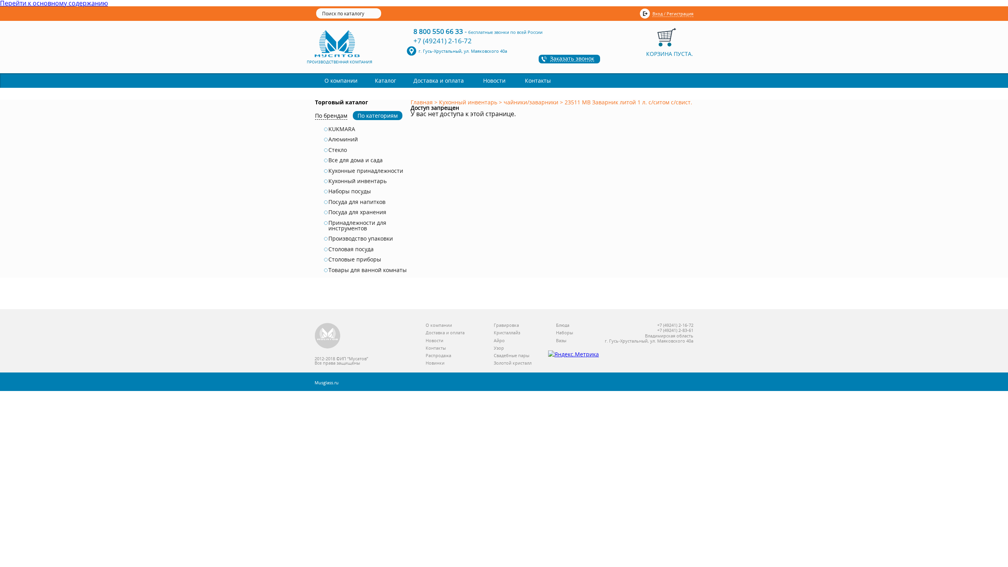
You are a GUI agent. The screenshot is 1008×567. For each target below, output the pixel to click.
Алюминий (343, 139)
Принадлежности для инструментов (357, 226)
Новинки (435, 363)
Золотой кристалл (513, 363)
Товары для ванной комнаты (367, 270)
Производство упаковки (360, 238)
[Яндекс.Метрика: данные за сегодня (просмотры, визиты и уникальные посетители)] (573, 354)
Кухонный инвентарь (357, 181)
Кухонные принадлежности (365, 171)
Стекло (337, 150)
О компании (341, 80)
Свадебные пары (511, 355)
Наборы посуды (349, 191)
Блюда (562, 325)
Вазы (561, 340)
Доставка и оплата (438, 80)
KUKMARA (341, 129)
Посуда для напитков (356, 202)
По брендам (331, 115)
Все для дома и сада (355, 160)
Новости (494, 80)
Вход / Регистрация (672, 14)
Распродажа (438, 355)
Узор (499, 348)
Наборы (564, 332)
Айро (499, 340)
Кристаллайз (507, 332)
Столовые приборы (354, 259)
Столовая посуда (351, 249)
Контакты (538, 80)
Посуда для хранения (357, 212)
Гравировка (506, 325)
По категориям (378, 115)
